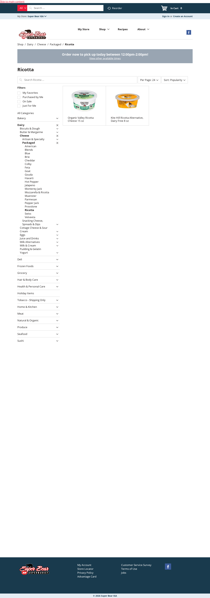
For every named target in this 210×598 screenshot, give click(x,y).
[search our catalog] (30, 8)
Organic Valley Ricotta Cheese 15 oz (81, 119)
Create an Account (183, 16)
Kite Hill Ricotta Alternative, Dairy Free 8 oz (127, 119)
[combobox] (22, 8)
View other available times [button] (105, 58)
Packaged (55, 44)
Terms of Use (129, 568)
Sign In (165, 16)
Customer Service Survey (136, 565)
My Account (84, 565)
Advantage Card (86, 576)
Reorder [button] (117, 8)
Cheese (41, 44)
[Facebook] (188, 33)
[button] (37, 16)
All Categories (25, 113)
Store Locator (85, 568)
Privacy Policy (85, 572)
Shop (20, 44)
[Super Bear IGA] (32, 34)
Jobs (123, 572)
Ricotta (69, 44)
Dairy (30, 44)
